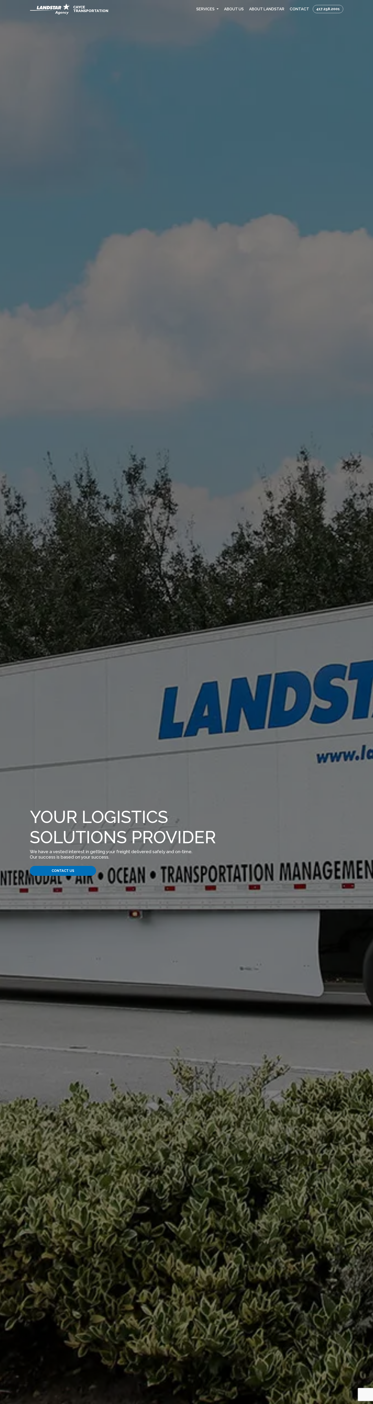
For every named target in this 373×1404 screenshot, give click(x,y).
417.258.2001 (328, 9)
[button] (207, 9)
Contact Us (63, 871)
